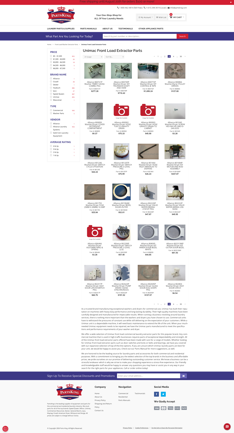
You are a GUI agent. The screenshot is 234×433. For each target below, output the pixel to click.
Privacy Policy (100, 400)
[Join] (183, 375)
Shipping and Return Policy (103, 405)
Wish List (162, 17)
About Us (107, 28)
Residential (123, 397)
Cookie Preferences (141, 428)
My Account (145, 17)
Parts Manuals (88, 28)
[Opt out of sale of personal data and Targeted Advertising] (5, 429)
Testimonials (125, 28)
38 (181, 56)
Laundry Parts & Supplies (60, 28)
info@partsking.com (178, 7)
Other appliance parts (151, 28)
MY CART (176, 16)
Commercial (123, 393)
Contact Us (99, 410)
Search (182, 36)
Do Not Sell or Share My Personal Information (166, 428)
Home (97, 393)
